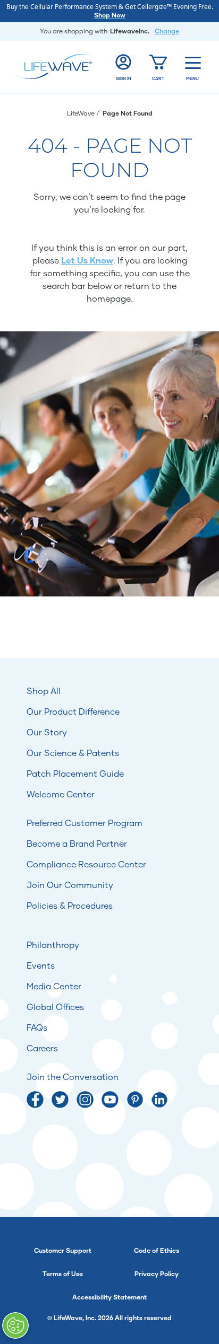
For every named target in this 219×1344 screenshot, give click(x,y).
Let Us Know (87, 260)
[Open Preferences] (15, 1325)
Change (167, 31)
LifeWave (81, 113)
